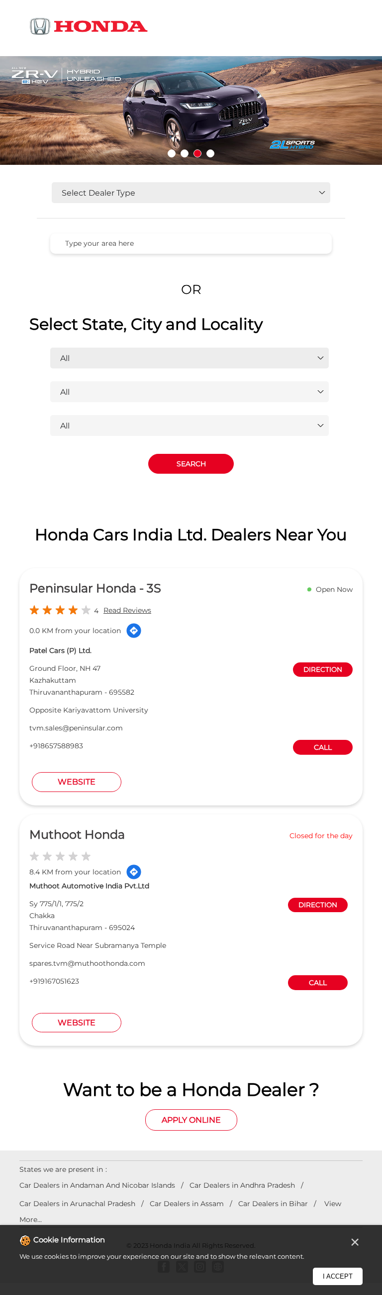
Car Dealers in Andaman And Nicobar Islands (97, 1185)
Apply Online (191, 1120)
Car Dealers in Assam (187, 1203)
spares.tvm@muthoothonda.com (87, 963)
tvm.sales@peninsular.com (76, 727)
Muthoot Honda (77, 834)
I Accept (338, 1276)
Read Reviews (127, 610)
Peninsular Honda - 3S (95, 588)
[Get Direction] (134, 631)
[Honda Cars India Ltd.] (89, 28)
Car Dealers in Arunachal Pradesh (77, 1203)
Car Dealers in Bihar (273, 1203)
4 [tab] (210, 153)
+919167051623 (54, 981)
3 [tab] (197, 153)
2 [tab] (185, 153)
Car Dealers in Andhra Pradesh (242, 1185)
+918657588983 (56, 745)
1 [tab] (172, 153)
